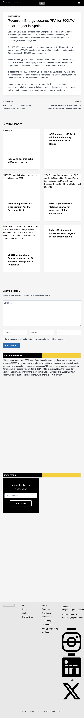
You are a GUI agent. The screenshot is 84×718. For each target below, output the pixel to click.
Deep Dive (46, 624)
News (17, 16)
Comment (8, 303)
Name (7, 333)
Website (61, 333)
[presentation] (21, 141)
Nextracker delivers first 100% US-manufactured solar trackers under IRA (64, 105)
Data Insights (47, 621)
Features (46, 609)
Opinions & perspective (47, 615)
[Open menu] (79, 3)
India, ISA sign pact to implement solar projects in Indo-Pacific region (62, 233)
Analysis (45, 605)
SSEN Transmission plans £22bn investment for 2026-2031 (17, 105)
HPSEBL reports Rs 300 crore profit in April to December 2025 (20, 206)
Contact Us (66, 607)
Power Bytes (27, 617)
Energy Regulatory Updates (50, 630)
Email (34, 333)
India (24, 609)
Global (11, 16)
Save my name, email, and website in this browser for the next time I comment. (35, 339)
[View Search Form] (42, 3)
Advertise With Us (69, 615)
